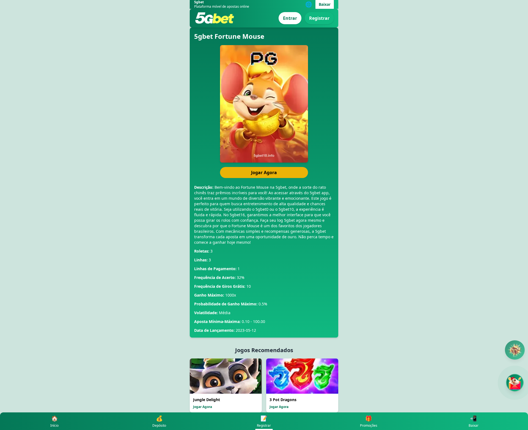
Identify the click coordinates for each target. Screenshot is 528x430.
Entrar (290, 18)
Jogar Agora (264, 172)
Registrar (319, 18)
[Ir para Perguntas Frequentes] (515, 350)
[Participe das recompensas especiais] (515, 382)
